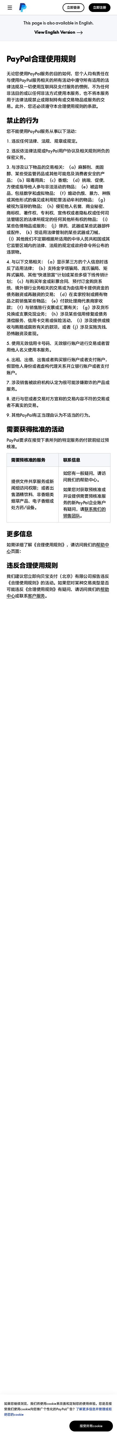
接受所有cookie (91, 1426)
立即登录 (73, 7)
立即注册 (99, 7)
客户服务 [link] (36, 596)
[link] (21, 7)
